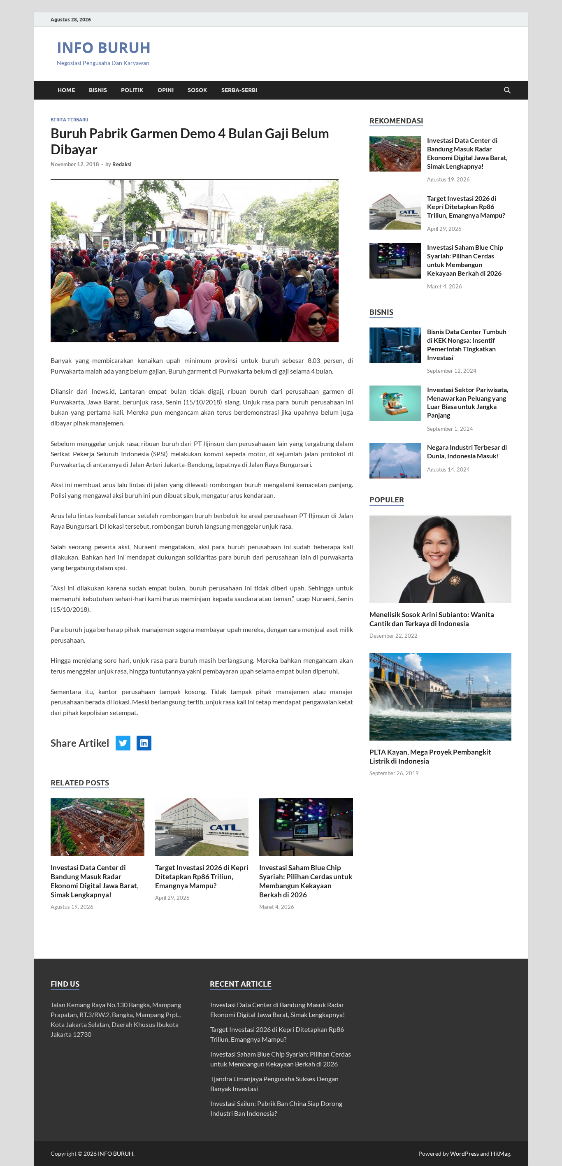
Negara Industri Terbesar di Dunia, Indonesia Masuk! (467, 451)
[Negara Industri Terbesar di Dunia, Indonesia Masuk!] (395, 448)
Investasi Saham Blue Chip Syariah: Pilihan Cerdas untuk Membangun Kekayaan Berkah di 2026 (305, 881)
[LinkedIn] (144, 743)
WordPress (464, 1153)
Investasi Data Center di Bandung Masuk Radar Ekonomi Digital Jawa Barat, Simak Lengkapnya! (95, 881)
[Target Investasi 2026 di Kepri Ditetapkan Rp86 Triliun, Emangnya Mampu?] (202, 830)
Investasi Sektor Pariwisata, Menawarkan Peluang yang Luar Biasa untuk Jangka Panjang (468, 402)
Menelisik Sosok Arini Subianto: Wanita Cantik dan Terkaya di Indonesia (431, 619)
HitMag (500, 1153)
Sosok (197, 90)
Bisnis (98, 90)
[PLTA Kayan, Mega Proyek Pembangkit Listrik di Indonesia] (440, 696)
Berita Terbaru (69, 120)
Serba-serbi (239, 90)
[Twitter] (123, 743)
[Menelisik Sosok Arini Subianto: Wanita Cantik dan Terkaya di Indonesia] (440, 558)
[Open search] (507, 90)
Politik (132, 90)
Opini (166, 90)
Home (66, 90)
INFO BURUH (104, 47)
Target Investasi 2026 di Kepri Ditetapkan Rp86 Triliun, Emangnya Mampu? (201, 876)
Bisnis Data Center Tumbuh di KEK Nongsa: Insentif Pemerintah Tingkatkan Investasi (466, 344)
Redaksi (122, 164)
